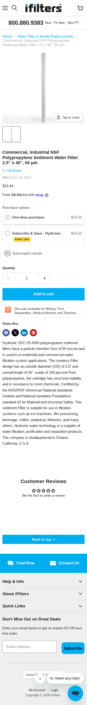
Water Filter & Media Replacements (45, 36)
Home (7, 36)
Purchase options (16, 207)
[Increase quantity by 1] (45, 278)
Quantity (8, 268)
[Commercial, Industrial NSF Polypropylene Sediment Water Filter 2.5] (11, 134)
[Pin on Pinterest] (33, 332)
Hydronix (14, 170)
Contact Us (69, 563)
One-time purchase (28, 217)
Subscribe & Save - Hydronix (37, 236)
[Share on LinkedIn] (24, 332)
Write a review (43, 509)
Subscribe (73, 648)
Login (54, 690)
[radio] (7, 217)
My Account (37, 690)
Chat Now (25, 563)
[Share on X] (15, 332)
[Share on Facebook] (6, 332)
